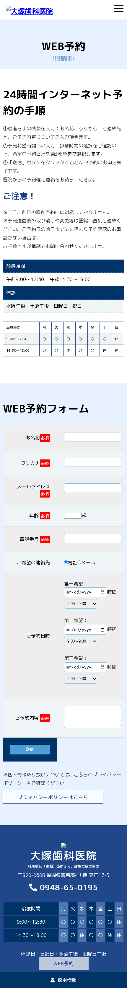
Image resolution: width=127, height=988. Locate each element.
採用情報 (67, 980)
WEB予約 (63, 963)
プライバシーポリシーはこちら (53, 797)
